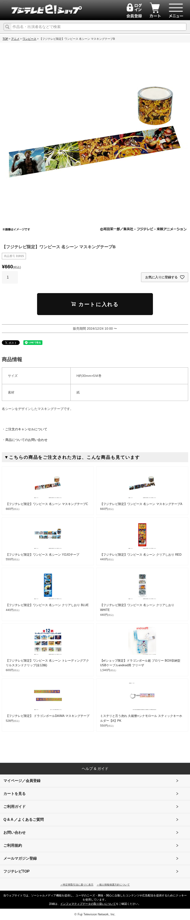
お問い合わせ (14, 832)
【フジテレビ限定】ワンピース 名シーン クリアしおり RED (140, 554)
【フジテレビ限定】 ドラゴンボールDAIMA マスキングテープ (47, 716)
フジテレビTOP (16, 871)
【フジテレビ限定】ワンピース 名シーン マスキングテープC (47, 504)
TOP (5, 38)
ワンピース (29, 38)
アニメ (15, 38)
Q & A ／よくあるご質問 (23, 819)
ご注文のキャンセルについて (26, 429)
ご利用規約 (12, 845)
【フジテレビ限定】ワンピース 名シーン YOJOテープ (42, 554)
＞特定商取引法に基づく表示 (76, 884)
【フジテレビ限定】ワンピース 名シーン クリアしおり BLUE (47, 605)
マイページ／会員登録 (22, 781)
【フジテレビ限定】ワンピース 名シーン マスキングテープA (141, 504)
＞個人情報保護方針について (113, 884)
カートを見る (14, 794)
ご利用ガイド (14, 806)
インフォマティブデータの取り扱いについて (88, 903)
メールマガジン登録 (20, 858)
